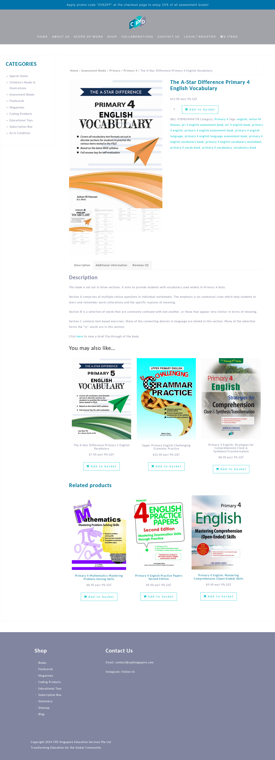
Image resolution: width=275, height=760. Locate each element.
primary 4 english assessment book (209, 130)
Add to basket (202, 109)
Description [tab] (82, 265)
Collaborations (137, 36)
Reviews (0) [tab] (141, 265)
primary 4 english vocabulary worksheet (233, 142)
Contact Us (169, 36)
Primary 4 (130, 70)
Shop (112, 36)
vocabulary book (245, 147)
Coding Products (21, 114)
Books (42, 662)
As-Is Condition (20, 133)
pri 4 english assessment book (202, 125)
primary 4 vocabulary (217, 147)
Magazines (17, 107)
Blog (41, 714)
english (242, 119)
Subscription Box (21, 126)
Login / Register (200, 36)
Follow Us (128, 671)
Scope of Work (88, 36)
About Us (61, 36)
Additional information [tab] (111, 265)
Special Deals (19, 76)
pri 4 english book (237, 125)
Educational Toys (21, 120)
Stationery (45, 701)
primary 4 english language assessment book (216, 136)
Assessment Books (93, 70)
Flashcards (17, 101)
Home (42, 36)
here (80, 336)
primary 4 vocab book (185, 147)
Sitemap (44, 708)
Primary (114, 70)
